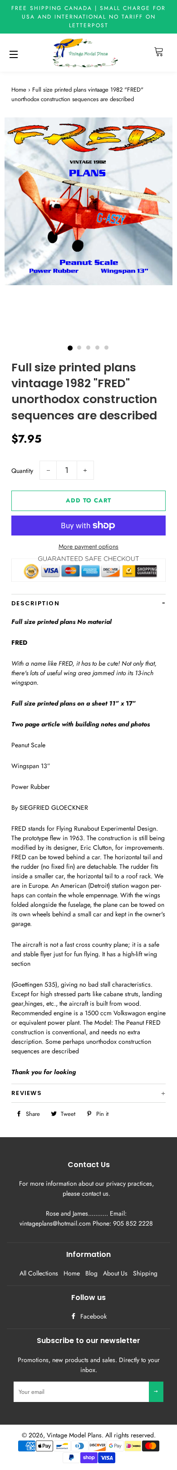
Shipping (145, 1273)
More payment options (88, 546)
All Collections (39, 1273)
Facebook (93, 1316)
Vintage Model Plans (74, 1435)
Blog (91, 1273)
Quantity (22, 470)
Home (18, 89)
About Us (115, 1273)
